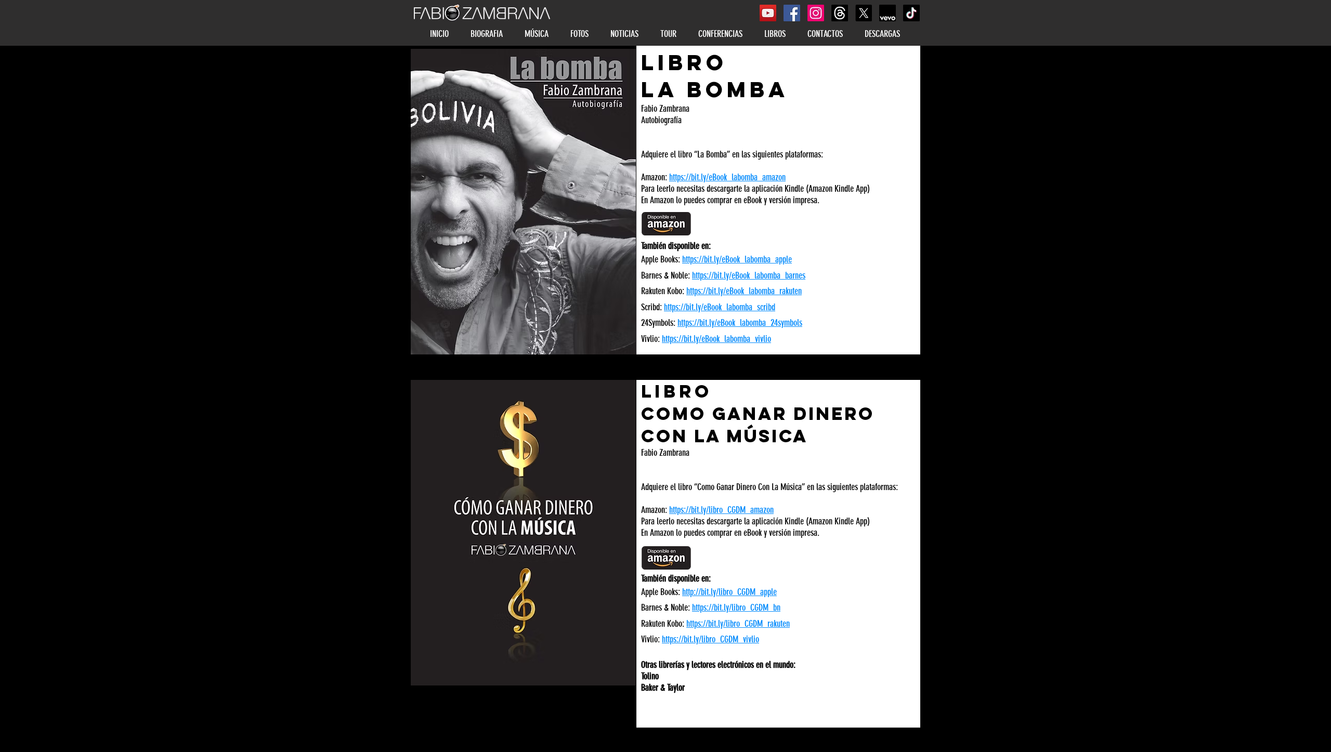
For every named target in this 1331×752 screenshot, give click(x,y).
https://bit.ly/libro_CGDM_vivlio (710, 639)
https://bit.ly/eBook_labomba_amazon (727, 177)
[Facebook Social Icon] (792, 13)
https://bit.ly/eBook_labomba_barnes (748, 275)
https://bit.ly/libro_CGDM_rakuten (738, 623)
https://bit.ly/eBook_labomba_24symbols (739, 322)
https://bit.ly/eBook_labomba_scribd (719, 307)
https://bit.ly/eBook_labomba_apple (737, 259)
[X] (863, 13)
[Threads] (839, 13)
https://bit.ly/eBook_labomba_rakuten (744, 291)
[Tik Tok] (911, 13)
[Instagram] (815, 13)
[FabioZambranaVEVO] (887, 13)
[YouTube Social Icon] (768, 13)
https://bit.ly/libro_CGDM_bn (736, 607)
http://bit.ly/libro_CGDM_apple (729, 592)
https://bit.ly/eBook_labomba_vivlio (716, 339)
